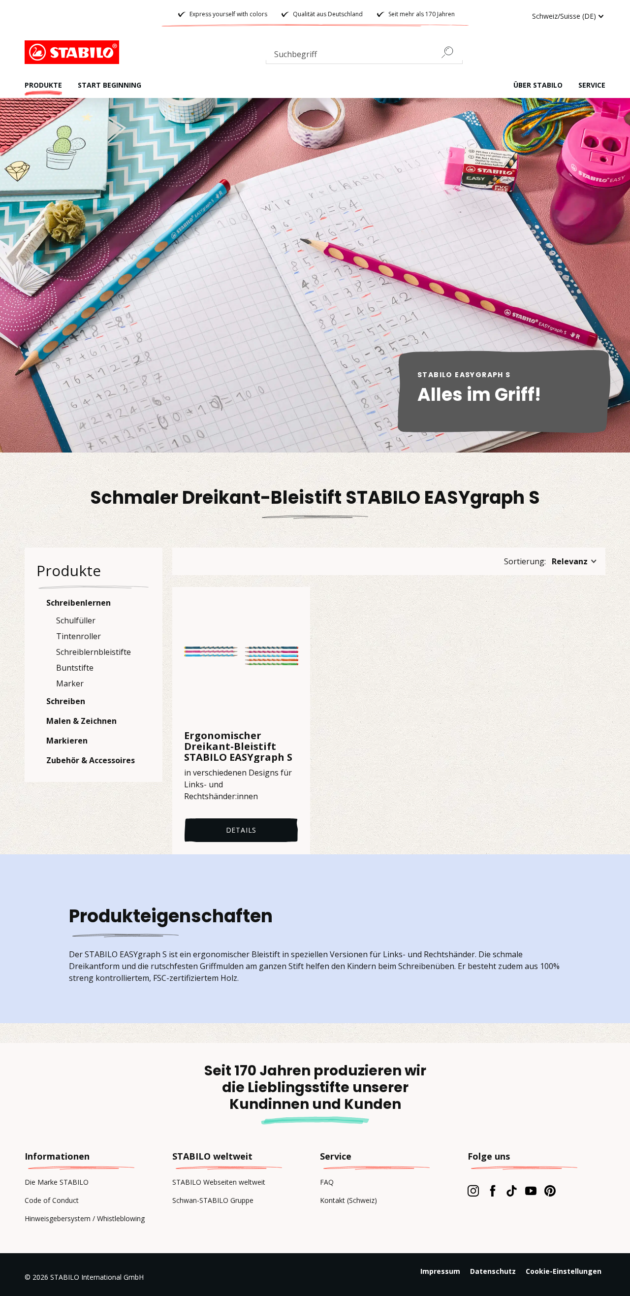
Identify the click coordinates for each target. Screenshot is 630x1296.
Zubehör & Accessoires (90, 760)
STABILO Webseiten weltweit (218, 1182)
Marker (70, 683)
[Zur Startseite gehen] (74, 52)
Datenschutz (493, 1271)
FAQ (327, 1182)
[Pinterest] (550, 1191)
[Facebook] (492, 1191)
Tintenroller (78, 636)
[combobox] (364, 56)
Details (241, 830)
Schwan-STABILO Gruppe (212, 1200)
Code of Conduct (52, 1200)
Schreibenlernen (78, 602)
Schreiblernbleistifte (93, 652)
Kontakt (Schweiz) (348, 1200)
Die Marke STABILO (57, 1182)
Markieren (67, 740)
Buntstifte (75, 667)
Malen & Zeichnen (81, 720)
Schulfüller (75, 620)
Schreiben (65, 701)
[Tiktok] (511, 1191)
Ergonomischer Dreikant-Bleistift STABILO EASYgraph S (238, 746)
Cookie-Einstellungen (563, 1271)
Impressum (440, 1271)
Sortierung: (525, 561)
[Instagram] (473, 1191)
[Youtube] (530, 1191)
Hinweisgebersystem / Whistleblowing (85, 1218)
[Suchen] (451, 52)
